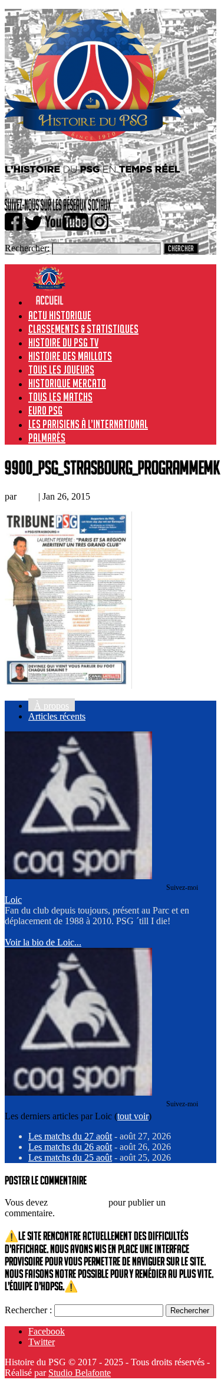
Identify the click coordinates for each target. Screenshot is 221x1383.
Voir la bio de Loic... (43, 942)
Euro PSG (45, 410)
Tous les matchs (60, 396)
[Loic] (78, 876)
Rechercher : (28, 1310)
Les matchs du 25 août (70, 1157)
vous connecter (78, 1202)
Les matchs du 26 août (70, 1147)
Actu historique (59, 315)
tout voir (133, 1116)
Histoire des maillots (70, 355)
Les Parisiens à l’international (88, 423)
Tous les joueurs (61, 369)
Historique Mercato (67, 383)
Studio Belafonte (79, 1373)
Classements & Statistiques (83, 328)
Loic (27, 496)
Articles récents (56, 716)
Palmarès (46, 437)
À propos (51, 706)
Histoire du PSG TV (63, 342)
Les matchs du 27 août (70, 1136)
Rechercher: (27, 248)
